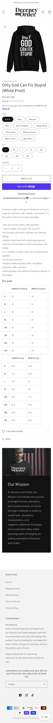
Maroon (32, 119)
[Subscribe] (44, 684)
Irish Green (10, 132)
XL (31, 149)
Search (9, 582)
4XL (17, 156)
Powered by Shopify (34, 718)
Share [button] (8, 439)
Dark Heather (22, 125)
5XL (28, 156)
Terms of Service (13, 601)
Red (7, 125)
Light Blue (28, 138)
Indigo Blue (41, 125)
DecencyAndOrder (22, 718)
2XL (41, 149)
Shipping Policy (13, 588)
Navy (20, 119)
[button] (3, 12)
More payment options (26, 193)
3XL (6, 156)
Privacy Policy (12, 608)
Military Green (30, 132)
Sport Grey (10, 138)
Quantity (5, 162)
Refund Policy (12, 595)
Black (7, 119)
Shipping (5, 101)
